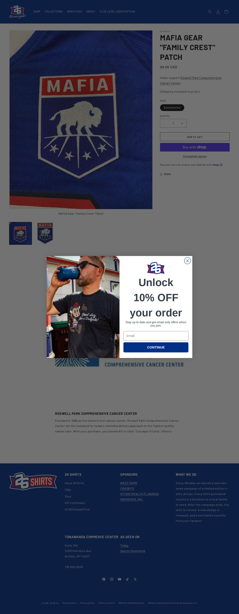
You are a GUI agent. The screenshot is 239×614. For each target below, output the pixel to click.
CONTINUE (156, 347)
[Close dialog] (187, 260)
